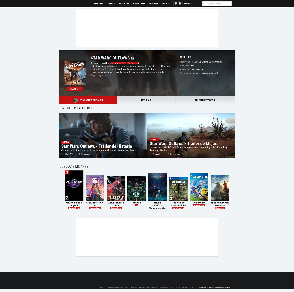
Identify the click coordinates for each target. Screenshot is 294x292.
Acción (191, 69)
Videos (166, 3)
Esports (99, 3)
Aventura (199, 69)
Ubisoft (193, 66)
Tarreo (64, 2)
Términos (227, 287)
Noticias (124, 3)
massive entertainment (204, 62)
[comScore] (182, 277)
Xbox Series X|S (118, 63)
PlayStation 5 (133, 63)
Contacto (211, 287)
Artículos (139, 3)
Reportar (219, 287)
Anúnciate (203, 287)
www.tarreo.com (106, 287)
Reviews (153, 3)
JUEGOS (111, 3)
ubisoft (218, 62)
